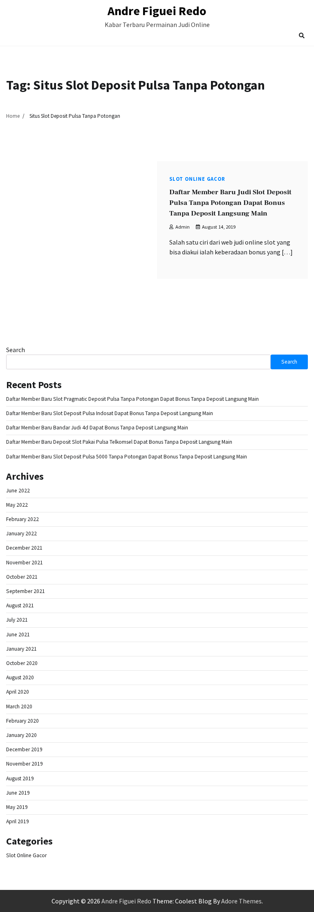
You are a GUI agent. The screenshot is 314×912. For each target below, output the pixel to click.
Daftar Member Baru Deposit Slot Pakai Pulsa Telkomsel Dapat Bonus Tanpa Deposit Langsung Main (119, 441)
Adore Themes (241, 901)
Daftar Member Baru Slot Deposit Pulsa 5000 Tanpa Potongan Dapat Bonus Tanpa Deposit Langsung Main (126, 456)
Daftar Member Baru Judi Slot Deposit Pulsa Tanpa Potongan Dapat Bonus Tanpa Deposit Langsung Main (230, 203)
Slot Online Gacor (197, 179)
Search (15, 350)
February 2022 (22, 519)
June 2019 (18, 792)
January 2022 (21, 533)
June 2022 (18, 490)
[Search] (302, 35)
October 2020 (22, 663)
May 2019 (17, 807)
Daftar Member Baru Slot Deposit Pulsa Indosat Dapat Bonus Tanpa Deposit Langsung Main (109, 413)
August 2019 (20, 778)
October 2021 (22, 576)
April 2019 (17, 821)
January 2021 (21, 648)
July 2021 (17, 619)
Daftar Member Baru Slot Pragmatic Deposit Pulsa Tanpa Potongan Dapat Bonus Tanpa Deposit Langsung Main (132, 398)
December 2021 (24, 547)
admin (182, 227)
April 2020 (17, 691)
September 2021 (25, 591)
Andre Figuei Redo (157, 10)
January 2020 (21, 735)
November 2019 (24, 763)
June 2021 (18, 634)
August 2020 (20, 677)
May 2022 (17, 504)
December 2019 (24, 749)
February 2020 (22, 720)
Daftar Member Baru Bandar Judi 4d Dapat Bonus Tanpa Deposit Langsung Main (97, 427)
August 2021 (20, 605)
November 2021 (24, 562)
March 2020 (19, 706)
